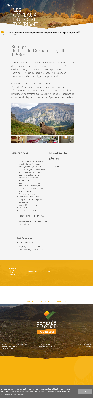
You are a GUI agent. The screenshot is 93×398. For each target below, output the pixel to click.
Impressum (31, 301)
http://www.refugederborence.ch (31, 249)
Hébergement (33, 33)
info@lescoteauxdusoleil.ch (46, 347)
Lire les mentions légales (13, 394)
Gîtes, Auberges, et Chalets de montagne (53, 33)
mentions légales (46, 301)
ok (85, 391)
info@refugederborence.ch (28, 247)
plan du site (61, 301)
